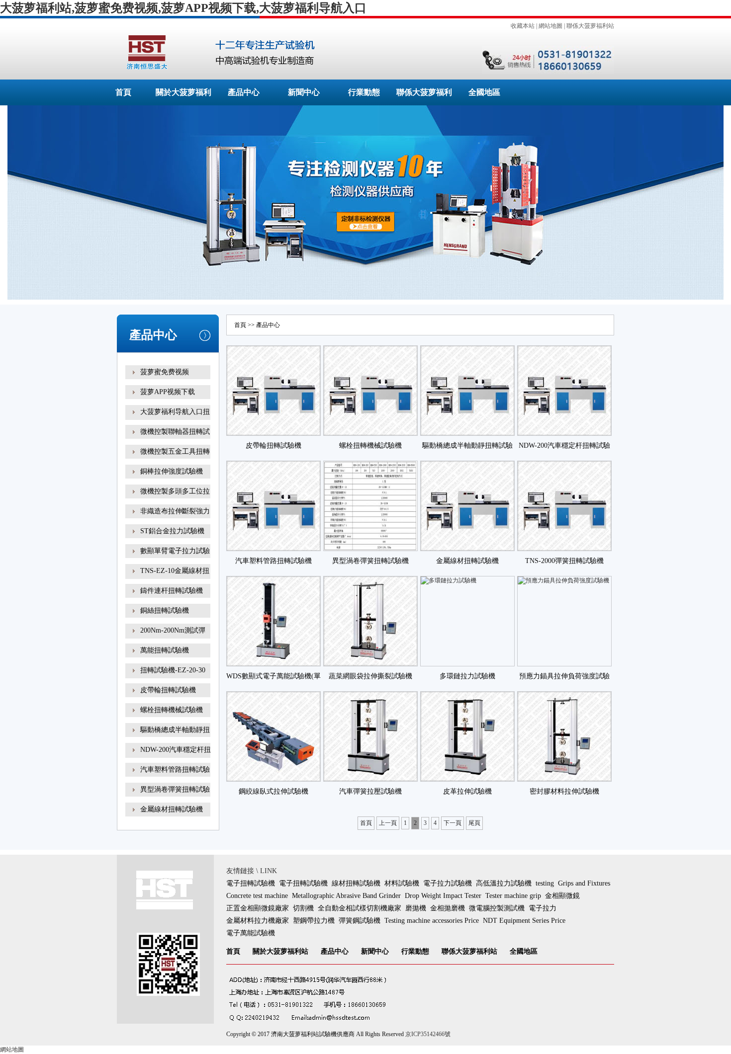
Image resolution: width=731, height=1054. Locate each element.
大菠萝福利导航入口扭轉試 (175, 418)
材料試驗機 (401, 883)
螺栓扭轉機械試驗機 (171, 710)
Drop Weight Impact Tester (443, 895)
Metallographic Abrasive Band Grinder (346, 895)
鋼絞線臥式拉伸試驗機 (273, 791)
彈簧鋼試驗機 (359, 920)
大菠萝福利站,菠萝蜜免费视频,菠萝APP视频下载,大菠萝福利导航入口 (183, 7)
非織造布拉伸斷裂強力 (175, 511)
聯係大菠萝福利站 (590, 25)
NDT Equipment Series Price (524, 920)
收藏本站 (523, 25)
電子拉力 (542, 908)
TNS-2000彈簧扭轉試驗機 (564, 561)
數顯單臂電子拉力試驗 (175, 551)
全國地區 (484, 92)
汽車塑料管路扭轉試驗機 (273, 561)
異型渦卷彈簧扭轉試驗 (175, 789)
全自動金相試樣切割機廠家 (359, 908)
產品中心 (244, 92)
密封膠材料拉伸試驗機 (564, 791)
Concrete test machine (257, 895)
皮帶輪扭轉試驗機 (168, 690)
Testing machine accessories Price (431, 920)
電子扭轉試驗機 (250, 883)
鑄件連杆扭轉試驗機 (171, 590)
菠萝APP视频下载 (167, 392)
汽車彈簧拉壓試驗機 (370, 791)
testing (545, 883)
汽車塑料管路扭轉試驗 (175, 769)
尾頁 (474, 822)
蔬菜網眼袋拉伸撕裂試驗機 (370, 676)
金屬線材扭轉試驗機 (171, 809)
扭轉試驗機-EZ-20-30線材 (172, 677)
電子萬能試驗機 (250, 933)
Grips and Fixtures (584, 883)
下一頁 (452, 822)
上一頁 (388, 822)
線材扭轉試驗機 (356, 883)
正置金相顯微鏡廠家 (257, 908)
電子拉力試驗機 (447, 883)
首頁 (123, 92)
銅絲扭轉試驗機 (164, 610)
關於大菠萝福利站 (280, 951)
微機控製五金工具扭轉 (175, 451)
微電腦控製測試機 (497, 908)
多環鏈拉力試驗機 (467, 676)
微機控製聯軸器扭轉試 (175, 431)
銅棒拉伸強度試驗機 (171, 471)
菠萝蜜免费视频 (164, 372)
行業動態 (364, 92)
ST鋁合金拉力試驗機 (172, 531)
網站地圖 (550, 25)
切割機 (303, 908)
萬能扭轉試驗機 (164, 650)
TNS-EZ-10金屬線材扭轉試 (174, 577)
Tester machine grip (513, 895)
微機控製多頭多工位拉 (175, 491)
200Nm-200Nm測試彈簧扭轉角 (172, 637)
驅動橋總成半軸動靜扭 (175, 729)
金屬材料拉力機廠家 (257, 920)
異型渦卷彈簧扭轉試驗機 (370, 561)
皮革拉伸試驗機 (467, 791)
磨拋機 (415, 908)
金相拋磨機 (447, 908)
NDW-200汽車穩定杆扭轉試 (175, 756)
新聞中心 (304, 92)
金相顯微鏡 (562, 895)
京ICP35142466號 (428, 1034)
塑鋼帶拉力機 (314, 920)
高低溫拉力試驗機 (504, 883)
